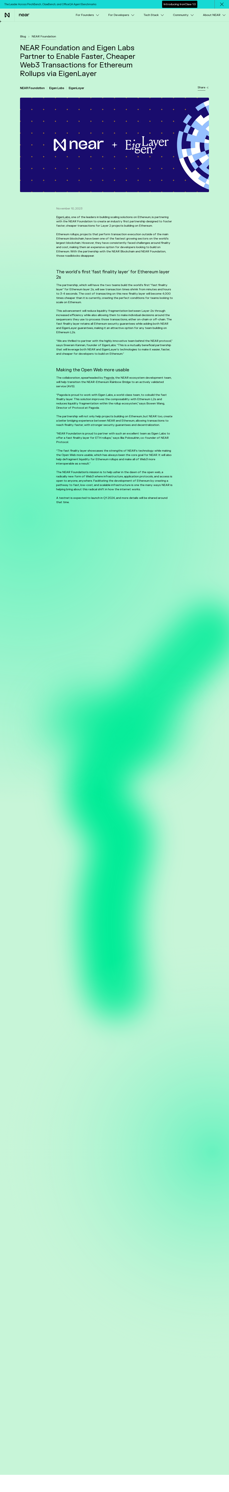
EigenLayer (76, 88)
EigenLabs (63, 217)
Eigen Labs (56, 88)
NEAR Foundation (44, 36)
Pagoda (109, 378)
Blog (23, 36)
